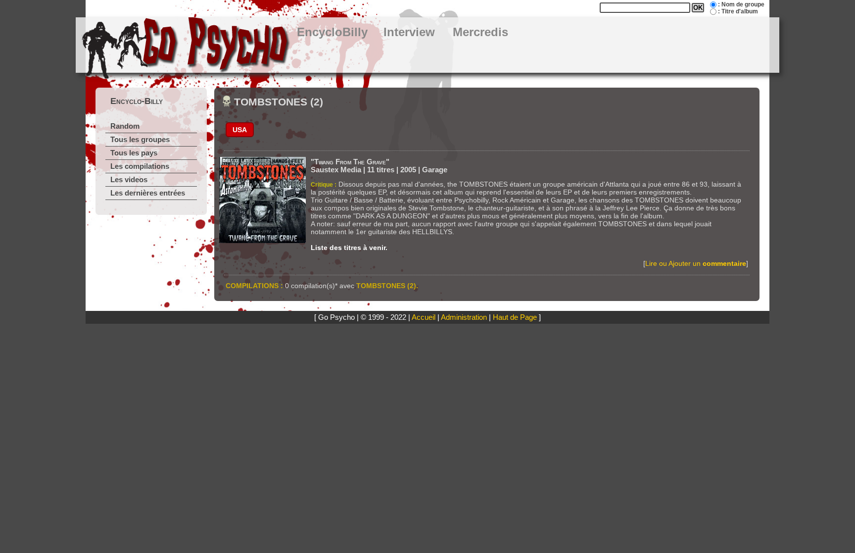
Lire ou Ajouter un (695, 263)
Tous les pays (133, 153)
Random (125, 126)
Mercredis (480, 32)
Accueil (423, 317)
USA (240, 130)
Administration (464, 317)
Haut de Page (515, 317)
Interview (409, 32)
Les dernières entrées (147, 193)
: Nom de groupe (741, 4)
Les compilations (139, 166)
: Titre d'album (738, 11)
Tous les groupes (140, 140)
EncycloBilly (332, 32)
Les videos (128, 180)
